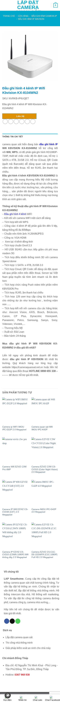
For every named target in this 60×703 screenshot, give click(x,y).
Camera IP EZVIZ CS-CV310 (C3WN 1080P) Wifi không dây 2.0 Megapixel (15, 554)
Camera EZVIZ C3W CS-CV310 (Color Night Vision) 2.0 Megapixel (45, 469)
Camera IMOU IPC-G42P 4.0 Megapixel (44, 510)
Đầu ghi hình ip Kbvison (31, 19)
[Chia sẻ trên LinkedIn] (32, 121)
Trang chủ (9, 16)
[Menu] (4, 5)
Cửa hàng (23, 16)
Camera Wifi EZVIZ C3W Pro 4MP (14, 468)
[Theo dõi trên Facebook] (6, 621)
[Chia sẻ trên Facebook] (10, 121)
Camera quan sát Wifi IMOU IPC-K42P (42, 428)
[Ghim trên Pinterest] (27, 121)
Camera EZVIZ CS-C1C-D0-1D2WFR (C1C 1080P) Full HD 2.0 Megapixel (44, 554)
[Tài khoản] (47, 5)
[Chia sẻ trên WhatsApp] (5, 121)
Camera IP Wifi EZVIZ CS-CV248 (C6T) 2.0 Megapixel (15, 512)
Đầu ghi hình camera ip (44, 16)
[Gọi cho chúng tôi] (17, 621)
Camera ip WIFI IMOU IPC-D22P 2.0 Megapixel (14, 428)
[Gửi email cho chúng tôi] (12, 621)
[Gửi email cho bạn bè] (21, 121)
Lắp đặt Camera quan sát (28, 7)
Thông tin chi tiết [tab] (12, 137)
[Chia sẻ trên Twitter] (16, 121)
